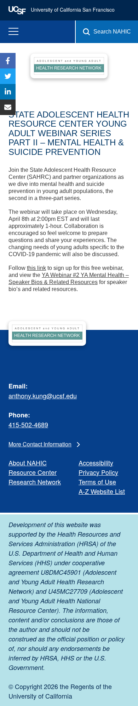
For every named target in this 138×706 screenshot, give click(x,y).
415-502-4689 (28, 424)
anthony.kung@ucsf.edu (42, 395)
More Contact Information (39, 444)
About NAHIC (27, 462)
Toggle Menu (13, 31)
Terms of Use (97, 481)
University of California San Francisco (72, 9)
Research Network (34, 481)
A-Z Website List (102, 491)
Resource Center (32, 472)
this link (36, 268)
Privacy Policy (98, 472)
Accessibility (96, 462)
